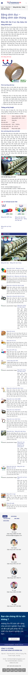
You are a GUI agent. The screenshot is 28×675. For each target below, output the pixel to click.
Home (2, 7)
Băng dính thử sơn (11, 340)
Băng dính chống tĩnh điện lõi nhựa (15, 296)
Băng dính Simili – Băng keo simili (15, 268)
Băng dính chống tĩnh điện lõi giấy (15, 285)
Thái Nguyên (6, 518)
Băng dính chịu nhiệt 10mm (13, 419)
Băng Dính (8, 7)
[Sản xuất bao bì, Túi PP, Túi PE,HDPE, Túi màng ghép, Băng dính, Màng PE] (14, 2)
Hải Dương (6, 520)
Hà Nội (5, 516)
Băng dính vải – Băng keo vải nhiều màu (17, 276)
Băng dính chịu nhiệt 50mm (14, 409)
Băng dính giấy (10, 503)
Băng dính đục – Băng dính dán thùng (11, 263)
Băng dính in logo (11, 494)
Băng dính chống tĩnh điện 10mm (15, 388)
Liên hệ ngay (14, 639)
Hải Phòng (14, 516)
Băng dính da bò (11, 331)
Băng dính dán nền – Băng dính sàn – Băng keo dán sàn (21, 218)
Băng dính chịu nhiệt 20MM (14, 399)
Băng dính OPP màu (6, 217)
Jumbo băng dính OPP (12, 360)
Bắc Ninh (16, 518)
